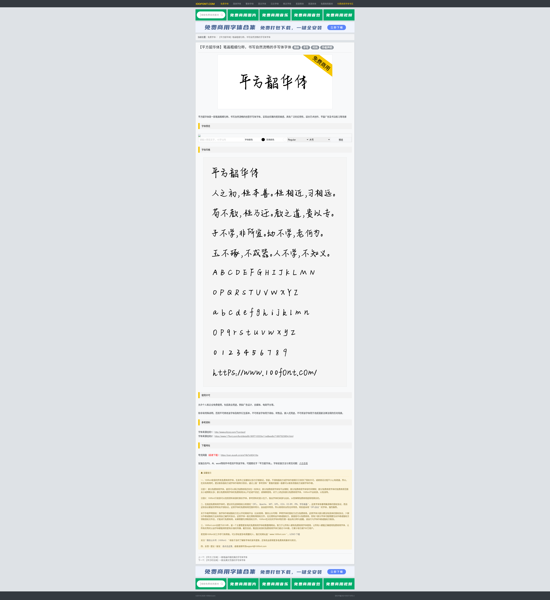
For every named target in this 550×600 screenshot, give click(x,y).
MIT (270, 504)
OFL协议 (315, 507)
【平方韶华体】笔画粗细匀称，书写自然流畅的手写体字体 (244, 37)
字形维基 (303, 504)
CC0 (282, 504)
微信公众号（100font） (217, 540)
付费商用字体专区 (345, 3)
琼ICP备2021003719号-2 (344, 595)
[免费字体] (205, 3)
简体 (296, 47)
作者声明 (327, 47)
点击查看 (303, 463)
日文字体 (275, 3)
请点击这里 (227, 546)
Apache (262, 504)
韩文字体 (287, 3)
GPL (276, 504)
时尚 (315, 47)
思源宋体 (312, 3)
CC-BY (289, 504)
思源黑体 (300, 3)
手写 (305, 47)
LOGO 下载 (295, 534)
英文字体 (262, 3)
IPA (295, 504)
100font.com (210, 595)
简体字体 (237, 3)
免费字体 (225, 3)
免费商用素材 (327, 3)
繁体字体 (250, 3)
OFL (255, 504)
